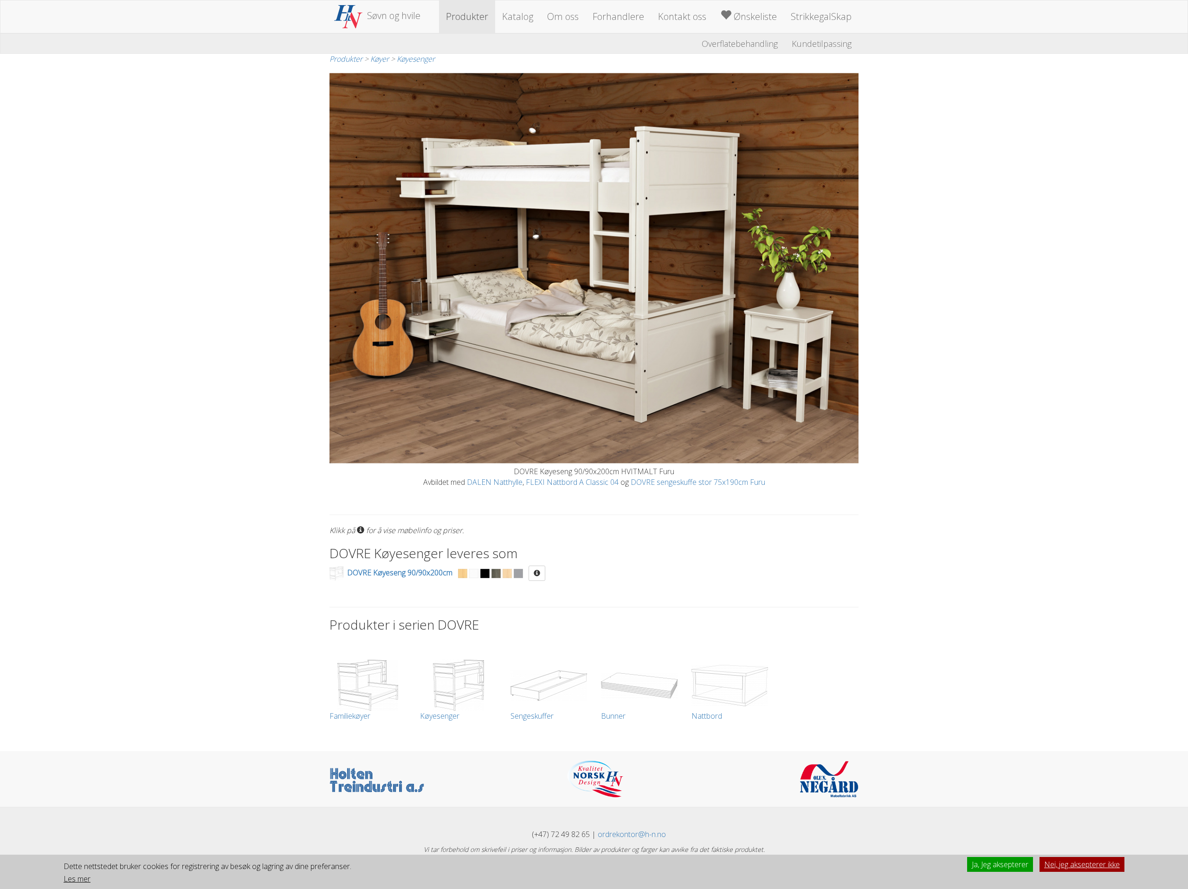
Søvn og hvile (393, 15)
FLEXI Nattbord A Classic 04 (572, 482)
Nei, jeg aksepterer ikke (1082, 864)
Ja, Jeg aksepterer (1000, 864)
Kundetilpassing (822, 43)
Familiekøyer (349, 716)
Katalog (517, 16)
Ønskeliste (754, 16)
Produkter (467, 16)
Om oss (563, 16)
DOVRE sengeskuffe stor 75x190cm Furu (698, 482)
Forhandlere (618, 16)
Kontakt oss (682, 16)
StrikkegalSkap (821, 16)
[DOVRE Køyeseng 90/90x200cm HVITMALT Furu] (594, 268)
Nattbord (706, 716)
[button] (537, 573)
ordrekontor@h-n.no (632, 834)
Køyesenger (416, 59)
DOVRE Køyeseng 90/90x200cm (399, 572)
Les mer (77, 879)
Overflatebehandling (740, 43)
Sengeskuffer (532, 716)
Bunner (613, 716)
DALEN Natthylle (495, 482)
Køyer (379, 59)
